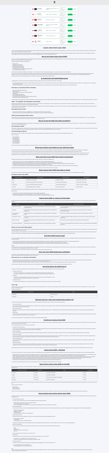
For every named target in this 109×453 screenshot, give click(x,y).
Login (75, 9)
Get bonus (70, 9)
